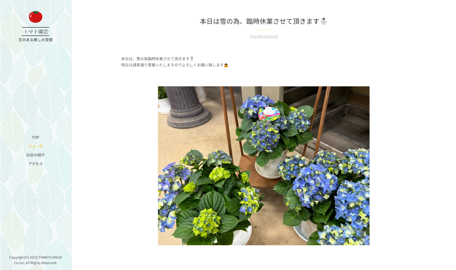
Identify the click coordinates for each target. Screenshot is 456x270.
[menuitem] (35, 137)
